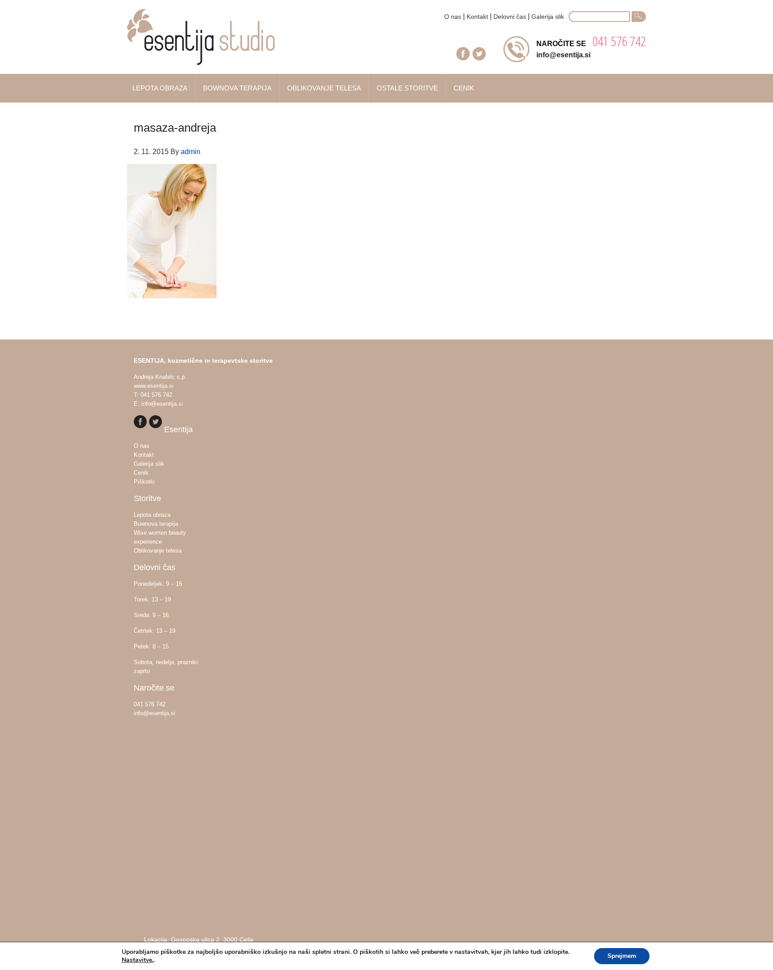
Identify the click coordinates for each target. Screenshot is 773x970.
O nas (452, 16)
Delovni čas (509, 16)
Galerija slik (547, 16)
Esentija (216, 41)
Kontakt (477, 16)
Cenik (141, 472)
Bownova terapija (156, 523)
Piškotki (144, 481)
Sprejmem (621, 956)
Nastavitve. (137, 960)
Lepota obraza (152, 514)
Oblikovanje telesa (158, 550)
